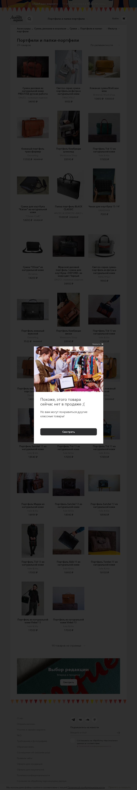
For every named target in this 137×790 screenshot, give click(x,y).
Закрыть (96, 344)
